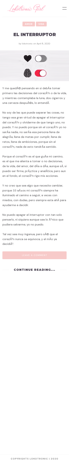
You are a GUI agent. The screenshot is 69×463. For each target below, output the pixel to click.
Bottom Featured (41, 339)
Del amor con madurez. (34, 347)
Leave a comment (34, 255)
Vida (41, 24)
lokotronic (27, 43)
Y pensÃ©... (35, 432)
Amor (29, 24)
